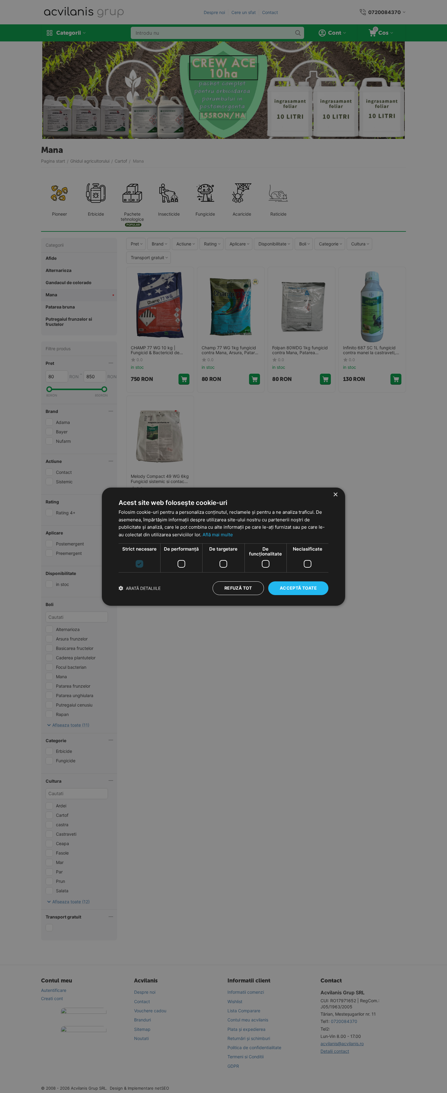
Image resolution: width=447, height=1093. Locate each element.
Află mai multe (218, 535)
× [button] (335, 494)
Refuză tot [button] (238, 588)
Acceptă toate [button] (298, 588)
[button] (140, 588)
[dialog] (223, 546)
